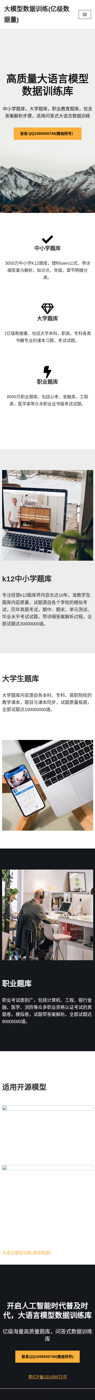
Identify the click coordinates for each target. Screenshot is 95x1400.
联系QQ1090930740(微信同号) (47, 1357)
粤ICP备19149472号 (47, 1377)
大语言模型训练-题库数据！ (28, 1253)
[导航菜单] (85, 14)
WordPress (36, 1394)
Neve (9, 1394)
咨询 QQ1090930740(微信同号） (47, 133)
